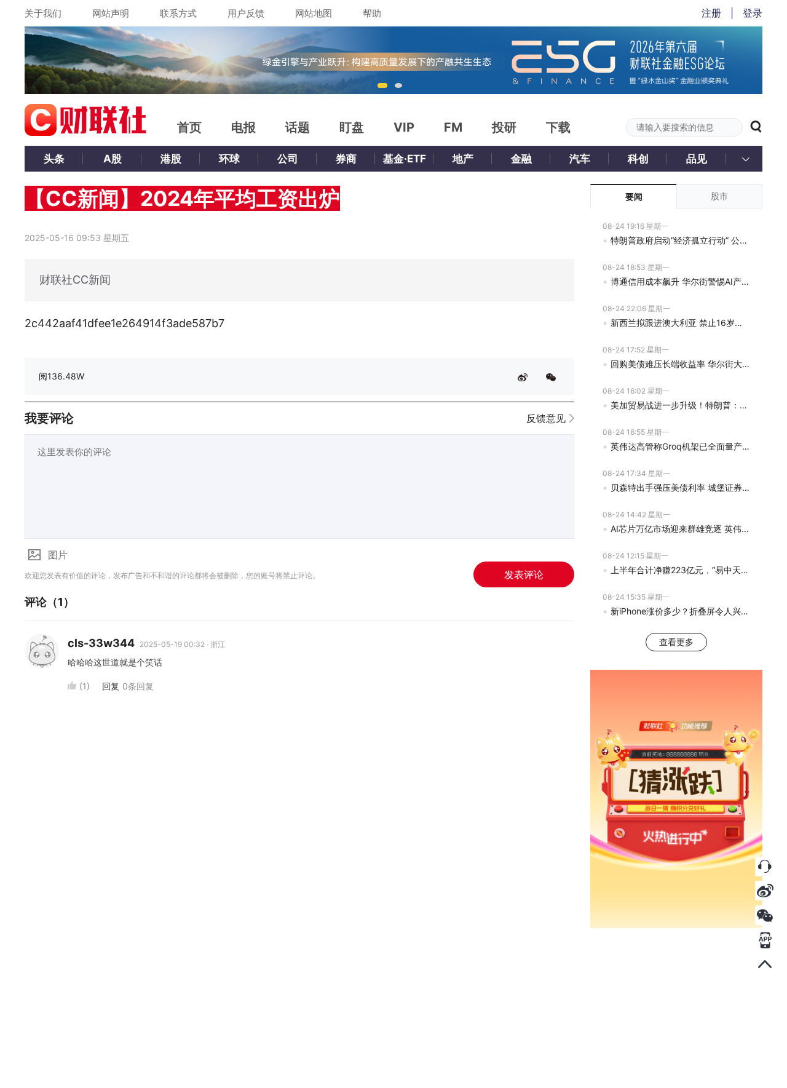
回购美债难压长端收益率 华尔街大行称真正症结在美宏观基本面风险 (680, 364)
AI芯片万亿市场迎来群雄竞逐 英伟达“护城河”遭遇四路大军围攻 (680, 528)
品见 (696, 159)
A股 (112, 159)
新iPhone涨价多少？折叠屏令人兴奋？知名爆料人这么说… (680, 611)
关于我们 (43, 13)
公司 (287, 159)
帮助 (372, 13)
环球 (229, 159)
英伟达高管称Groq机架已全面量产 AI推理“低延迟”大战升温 (680, 446)
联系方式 (178, 13)
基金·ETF (404, 159)
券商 (346, 159)
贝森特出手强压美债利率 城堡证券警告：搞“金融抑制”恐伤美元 (680, 487)
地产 (463, 159)
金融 (521, 159)
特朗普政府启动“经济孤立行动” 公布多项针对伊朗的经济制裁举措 (680, 240)
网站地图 (313, 13)
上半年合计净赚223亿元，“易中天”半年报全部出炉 (680, 570)
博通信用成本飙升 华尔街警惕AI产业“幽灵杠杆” (680, 281)
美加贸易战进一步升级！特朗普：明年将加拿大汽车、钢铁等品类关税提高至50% (680, 405)
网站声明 (110, 13)
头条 (54, 159)
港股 (170, 159)
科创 (638, 159)
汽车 (579, 159)
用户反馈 (245, 13)
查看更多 (676, 642)
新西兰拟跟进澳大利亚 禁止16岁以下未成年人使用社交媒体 (680, 322)
